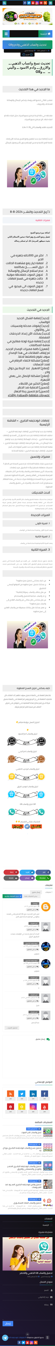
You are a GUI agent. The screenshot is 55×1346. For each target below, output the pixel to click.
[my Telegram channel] (5, 1338)
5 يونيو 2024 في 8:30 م (30, 926)
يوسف (35, 903)
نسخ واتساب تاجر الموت (31, 1132)
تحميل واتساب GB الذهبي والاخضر (36, 1273)
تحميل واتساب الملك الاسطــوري (27, 1203)
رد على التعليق (31, 909)
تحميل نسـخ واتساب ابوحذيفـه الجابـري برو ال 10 (22, 1149)
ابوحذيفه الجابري (31, 943)
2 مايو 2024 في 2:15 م (31, 906)
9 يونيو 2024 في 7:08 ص (30, 946)
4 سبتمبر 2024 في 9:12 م (30, 1015)
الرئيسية (43, 34)
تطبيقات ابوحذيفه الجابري (15, 1337)
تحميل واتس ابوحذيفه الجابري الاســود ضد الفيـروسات (23, 1186)
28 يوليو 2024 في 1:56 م (30, 980)
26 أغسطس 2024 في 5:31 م (29, 997)
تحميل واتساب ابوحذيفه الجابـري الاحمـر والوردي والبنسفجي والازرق (24, 1167)
